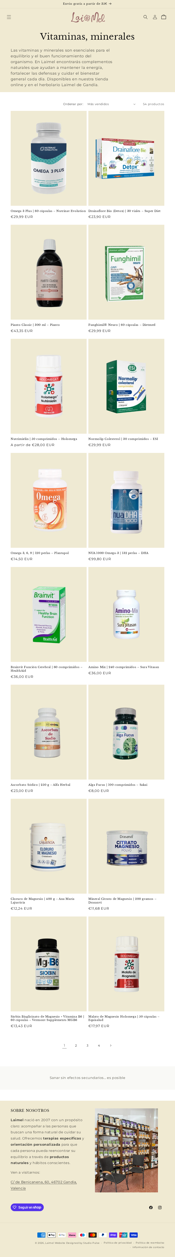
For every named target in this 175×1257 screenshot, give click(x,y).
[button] (9, 17)
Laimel (49, 1242)
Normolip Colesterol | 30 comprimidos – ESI (123, 439)
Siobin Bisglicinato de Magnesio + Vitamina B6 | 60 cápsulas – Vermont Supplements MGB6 (47, 1018)
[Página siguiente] (110, 1045)
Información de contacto (148, 1247)
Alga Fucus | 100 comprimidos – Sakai (117, 785)
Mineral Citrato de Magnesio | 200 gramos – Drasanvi (122, 900)
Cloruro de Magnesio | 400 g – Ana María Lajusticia (42, 900)
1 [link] (64, 1045)
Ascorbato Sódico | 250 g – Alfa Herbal (40, 785)
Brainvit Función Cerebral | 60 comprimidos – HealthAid (46, 669)
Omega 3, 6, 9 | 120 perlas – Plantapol (40, 553)
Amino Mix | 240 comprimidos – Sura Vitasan (123, 667)
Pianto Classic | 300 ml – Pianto (35, 325)
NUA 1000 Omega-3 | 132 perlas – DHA (118, 553)
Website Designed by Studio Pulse (77, 1242)
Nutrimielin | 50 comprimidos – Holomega (44, 439)
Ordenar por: (73, 104)
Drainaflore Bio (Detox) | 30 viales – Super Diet (124, 211)
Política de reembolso (150, 1242)
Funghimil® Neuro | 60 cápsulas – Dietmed (122, 325)
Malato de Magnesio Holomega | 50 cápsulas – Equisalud (124, 1018)
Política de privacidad (117, 1242)
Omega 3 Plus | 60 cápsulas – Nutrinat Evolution (48, 211)
